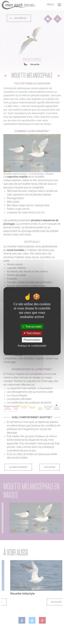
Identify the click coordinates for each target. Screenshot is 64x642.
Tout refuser (33, 333)
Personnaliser (32, 339)
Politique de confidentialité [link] (32, 345)
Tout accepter (33, 326)
